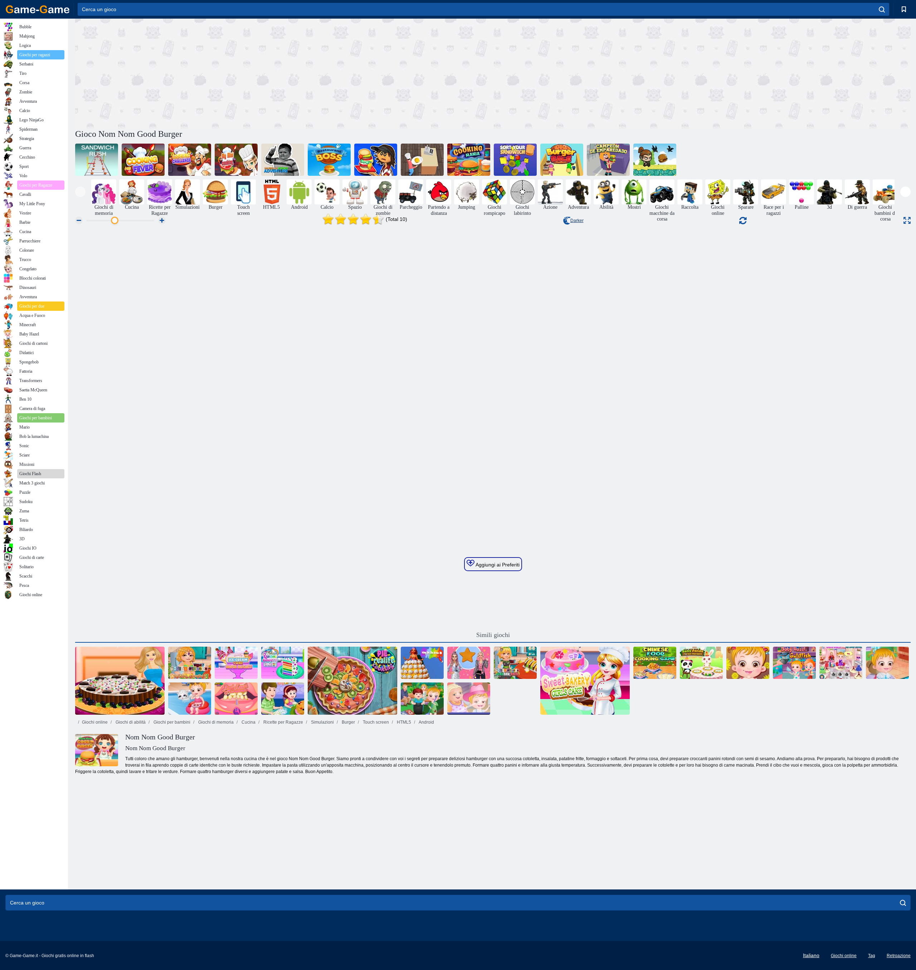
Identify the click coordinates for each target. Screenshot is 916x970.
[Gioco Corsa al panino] (96, 160)
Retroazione (899, 955)
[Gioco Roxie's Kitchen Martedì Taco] (515, 663)
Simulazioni (322, 722)
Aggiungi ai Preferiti (497, 565)
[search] (882, 9)
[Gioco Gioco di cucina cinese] (654, 663)
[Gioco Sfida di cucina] (189, 160)
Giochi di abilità (130, 722)
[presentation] (80, 192)
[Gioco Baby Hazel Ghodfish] (794, 663)
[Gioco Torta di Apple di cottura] (282, 698)
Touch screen (375, 722)
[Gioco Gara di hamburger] (561, 160)
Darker (577, 220)
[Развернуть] (907, 220)
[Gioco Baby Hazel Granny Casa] (468, 698)
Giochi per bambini (171, 722)
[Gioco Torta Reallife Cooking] (352, 681)
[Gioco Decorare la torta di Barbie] (120, 681)
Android (426, 722)
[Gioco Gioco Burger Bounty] (422, 160)
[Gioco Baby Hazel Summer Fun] (189, 698)
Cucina (247, 722)
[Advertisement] (284, 73)
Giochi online (95, 722)
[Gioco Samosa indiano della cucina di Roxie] (189, 663)
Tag (871, 955)
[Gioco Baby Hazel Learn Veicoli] (887, 663)
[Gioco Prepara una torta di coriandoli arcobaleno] (282, 663)
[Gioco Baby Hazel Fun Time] (747, 663)
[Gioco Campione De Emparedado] (608, 160)
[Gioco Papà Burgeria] (375, 160)
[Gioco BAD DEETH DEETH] (236, 698)
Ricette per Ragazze (282, 722)
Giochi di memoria (215, 722)
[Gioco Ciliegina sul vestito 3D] (422, 663)
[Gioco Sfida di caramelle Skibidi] (468, 663)
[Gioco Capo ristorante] (329, 160)
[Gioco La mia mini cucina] (236, 160)
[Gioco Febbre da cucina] (143, 160)
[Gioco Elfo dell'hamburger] (654, 160)
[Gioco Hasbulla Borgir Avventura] (282, 160)
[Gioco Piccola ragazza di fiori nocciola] (840, 663)
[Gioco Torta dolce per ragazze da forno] (585, 681)
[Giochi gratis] (37, 9)
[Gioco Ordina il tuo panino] (515, 160)
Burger (348, 722)
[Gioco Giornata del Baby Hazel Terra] (422, 698)
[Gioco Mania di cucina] (468, 160)
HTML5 (403, 722)
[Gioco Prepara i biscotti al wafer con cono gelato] (236, 663)
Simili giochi (493, 634)
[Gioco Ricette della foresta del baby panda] (701, 663)
